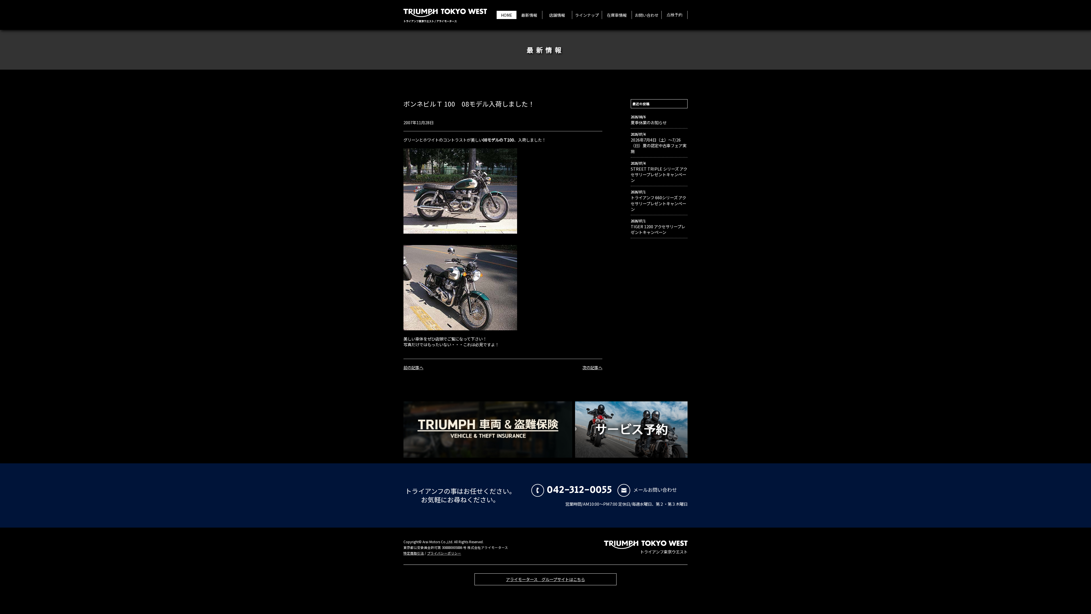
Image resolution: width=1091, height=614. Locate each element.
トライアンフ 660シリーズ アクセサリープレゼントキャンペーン (658, 203)
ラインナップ (587, 15)
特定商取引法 (413, 553)
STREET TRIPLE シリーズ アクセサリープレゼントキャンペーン (659, 174)
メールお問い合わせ (655, 489)
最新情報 (529, 15)
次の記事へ (592, 367)
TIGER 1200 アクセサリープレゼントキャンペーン (658, 229)
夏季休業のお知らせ (649, 122)
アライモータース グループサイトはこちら (545, 579)
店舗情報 (557, 15)
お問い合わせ (647, 15)
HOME (506, 15)
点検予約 (674, 15)
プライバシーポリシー (444, 553)
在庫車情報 (617, 15)
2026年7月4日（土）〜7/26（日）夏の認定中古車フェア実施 (658, 145)
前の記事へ (413, 367)
